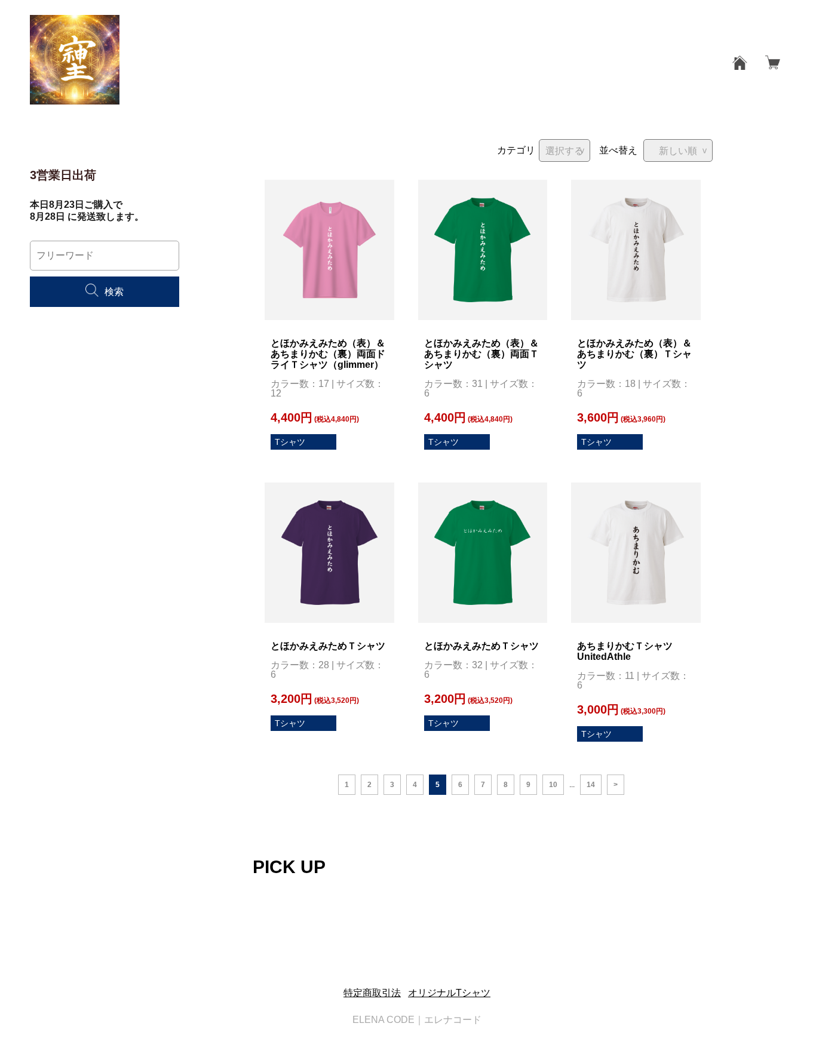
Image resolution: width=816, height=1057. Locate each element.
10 (553, 785)
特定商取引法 (372, 993)
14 (591, 785)
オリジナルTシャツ (449, 993)
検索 (114, 292)
